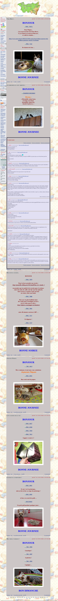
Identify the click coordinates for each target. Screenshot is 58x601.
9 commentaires (47, 412)
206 (36, 597)
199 (20, 597)
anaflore (10, 145)
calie (9, 152)
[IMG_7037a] (28, 26)
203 (29, 597)
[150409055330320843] (28, 93)
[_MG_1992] (28, 561)
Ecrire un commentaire (36, 142)
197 (15, 597)
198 (18, 597)
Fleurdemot (11, 221)
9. (8, 221)
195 (11, 597)
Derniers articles (2, 39)
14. (8, 258)
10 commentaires (47, 81)
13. (8, 252)
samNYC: (3, 131)
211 (47, 597)
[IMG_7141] (28, 44)
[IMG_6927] (28, 423)
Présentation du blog (3, 36)
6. (8, 183)
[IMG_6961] (28, 485)
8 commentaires (47, 354)
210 (45, 597)
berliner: (3, 145)
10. (8, 225)
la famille (2, 68)
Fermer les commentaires (45, 142)
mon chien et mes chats (3, 56)
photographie (3, 54)
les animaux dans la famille (3, 71)
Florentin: (2, 127)
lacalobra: (3, 123)
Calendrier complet (3, 167)
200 (22, 597)
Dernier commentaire (27, 142)
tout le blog (3, 78)
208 (40, 597)
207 (38, 597)
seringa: (3, 120)
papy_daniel (11, 225)
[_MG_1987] (28, 554)
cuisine (2, 63)
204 (3, 87)
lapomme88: (3, 114)
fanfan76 (10, 163)
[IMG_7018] (28, 431)
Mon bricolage (3, 75)
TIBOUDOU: (3, 110)
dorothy (10, 212)
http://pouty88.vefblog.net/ (23, 145)
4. (8, 169)
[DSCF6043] (28, 501)
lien (11, 81)
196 (13, 597)
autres (2, 72)
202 (27, 597)
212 (27, 598)
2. (8, 152)
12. (8, 243)
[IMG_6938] (28, 427)
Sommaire (2, 42)
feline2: (3, 136)
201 (24, 597)
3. (8, 163)
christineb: (3, 118)
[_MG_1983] (28, 547)
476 (30, 598)
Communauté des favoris (3, 150)
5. (8, 176)
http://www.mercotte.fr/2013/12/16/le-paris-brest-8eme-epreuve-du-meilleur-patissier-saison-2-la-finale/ (28, 39)
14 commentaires (47, 269)
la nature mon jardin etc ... (3, 59)
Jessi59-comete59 (12, 169)
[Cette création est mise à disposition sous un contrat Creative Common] (4, 95)
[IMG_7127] (28, 323)
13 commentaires (47, 535)
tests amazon (3, 74)
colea (9, 199)
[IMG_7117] (28, 315)
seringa (10, 176)
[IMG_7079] (28, 279)
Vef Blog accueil (3, 155)
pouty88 (18, 81)
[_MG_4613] (28, 366)
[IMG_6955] (28, 376)
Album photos (3, 40)
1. (8, 145)
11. (8, 233)
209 (42, 597)
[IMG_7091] (28, 308)
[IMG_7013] (28, 434)
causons (10, 183)
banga (10, 258)
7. (8, 199)
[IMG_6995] (28, 494)
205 (33, 597)
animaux (2, 61)
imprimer (8, 81)
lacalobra (10, 233)
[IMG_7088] (28, 296)
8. (8, 212)
